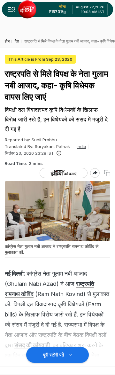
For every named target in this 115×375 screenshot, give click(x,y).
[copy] (107, 173)
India (81, 146)
